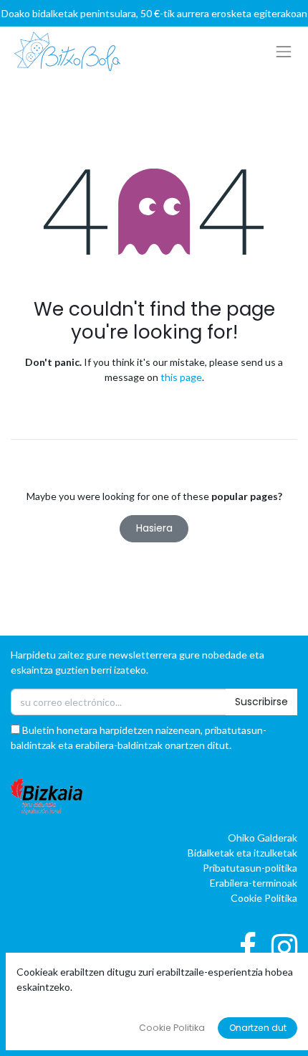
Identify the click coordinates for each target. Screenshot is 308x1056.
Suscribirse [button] (261, 701)
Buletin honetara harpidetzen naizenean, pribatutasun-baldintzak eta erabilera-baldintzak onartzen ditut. (138, 737)
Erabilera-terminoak (253, 883)
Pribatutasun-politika (250, 868)
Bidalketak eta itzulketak (242, 853)
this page (181, 377)
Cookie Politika (264, 898)
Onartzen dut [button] (258, 1028)
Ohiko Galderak (262, 837)
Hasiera (154, 528)
